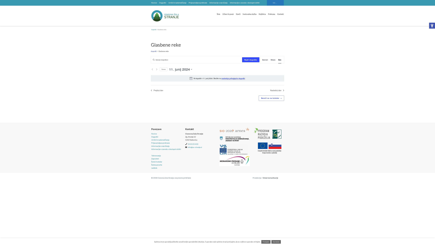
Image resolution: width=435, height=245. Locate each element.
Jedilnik (154, 168)
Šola (218, 14)
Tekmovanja (156, 155)
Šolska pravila (156, 165)
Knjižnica (262, 14)
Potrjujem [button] (266, 242)
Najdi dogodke (250, 60)
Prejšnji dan (158, 90)
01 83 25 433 (193, 144)
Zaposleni (155, 159)
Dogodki (162, 3)
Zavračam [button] (276, 242)
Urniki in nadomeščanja (177, 3)
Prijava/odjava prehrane (198, 3)
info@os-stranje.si (195, 147)
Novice (154, 3)
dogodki (154, 51)
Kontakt (280, 14)
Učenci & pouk (228, 14)
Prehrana (271, 14)
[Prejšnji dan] (152, 69)
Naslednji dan (275, 90)
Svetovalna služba (249, 14)
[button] (432, 26)
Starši (238, 14)
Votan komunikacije (270, 178)
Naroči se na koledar (270, 98)
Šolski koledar (156, 162)
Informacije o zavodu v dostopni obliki (245, 3)
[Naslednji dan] (156, 69)
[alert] (217, 78)
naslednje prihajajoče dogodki (233, 78)
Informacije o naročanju (218, 3)
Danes (164, 69)
